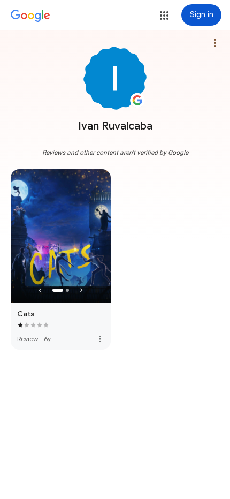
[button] (164, 15)
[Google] (30, 16)
